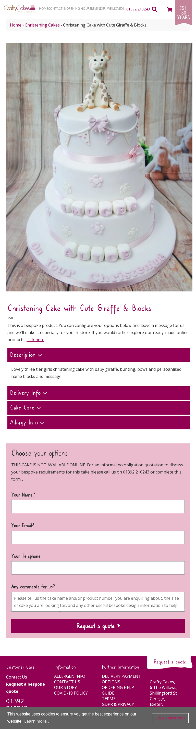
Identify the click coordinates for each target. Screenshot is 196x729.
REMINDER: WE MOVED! (107, 8)
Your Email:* (22, 526)
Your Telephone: (26, 556)
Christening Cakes (42, 25)
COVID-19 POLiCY (71, 693)
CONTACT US (67, 682)
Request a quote (170, 662)
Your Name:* (23, 495)
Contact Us (16, 677)
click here (35, 339)
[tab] (98, 355)
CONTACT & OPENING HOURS (69, 8)
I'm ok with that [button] (170, 717)
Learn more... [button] (36, 721)
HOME (43, 8)
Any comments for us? (33, 587)
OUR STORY (65, 687)
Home (15, 25)
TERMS (109, 698)
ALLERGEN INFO (69, 676)
